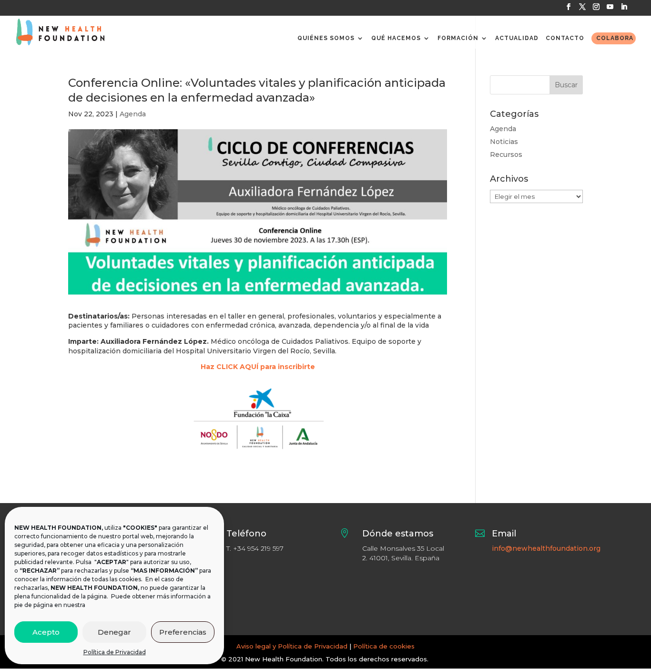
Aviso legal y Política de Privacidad (291, 646)
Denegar (114, 632)
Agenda (133, 114)
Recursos (506, 154)
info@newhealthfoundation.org (546, 548)
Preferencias (182, 632)
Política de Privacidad (114, 652)
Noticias (504, 141)
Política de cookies (384, 646)
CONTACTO (565, 38)
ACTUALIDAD (517, 38)
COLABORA (614, 38)
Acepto (46, 632)
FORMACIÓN (457, 38)
